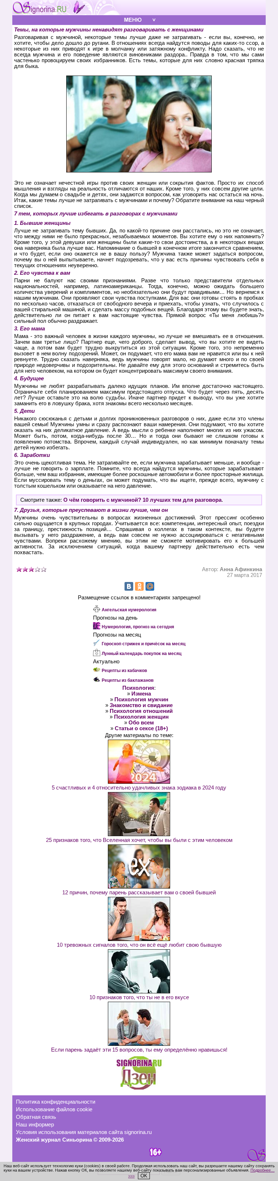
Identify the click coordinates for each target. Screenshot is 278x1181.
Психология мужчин (141, 699)
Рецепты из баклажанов (127, 680)
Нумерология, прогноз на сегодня (138, 626)
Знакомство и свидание (141, 705)
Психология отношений (141, 711)
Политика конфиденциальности (55, 1102)
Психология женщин (141, 717)
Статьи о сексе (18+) (141, 728)
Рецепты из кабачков (124, 670)
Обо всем (141, 723)
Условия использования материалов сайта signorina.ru (84, 1132)
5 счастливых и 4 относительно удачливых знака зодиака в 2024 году (139, 788)
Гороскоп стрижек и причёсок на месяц (143, 643)
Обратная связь (36, 1117)
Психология (138, 688)
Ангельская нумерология (129, 609)
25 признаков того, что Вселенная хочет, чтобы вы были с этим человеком (139, 840)
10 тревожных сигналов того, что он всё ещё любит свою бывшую (139, 945)
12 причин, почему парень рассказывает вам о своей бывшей (139, 892)
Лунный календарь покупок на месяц (141, 653)
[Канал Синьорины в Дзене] (139, 1088)
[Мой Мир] (150, 586)
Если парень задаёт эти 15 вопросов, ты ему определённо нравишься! (139, 1050)
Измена (141, 694)
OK (143, 1175)
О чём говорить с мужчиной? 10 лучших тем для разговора (142, 500)
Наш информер (35, 1124)
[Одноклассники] (139, 586)
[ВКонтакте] (129, 586)
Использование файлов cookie (54, 1109)
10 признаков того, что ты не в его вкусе (139, 997)
